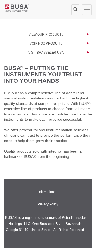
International (47, 192)
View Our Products (46, 34)
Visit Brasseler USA (46, 52)
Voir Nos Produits (46, 43)
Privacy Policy (48, 204)
